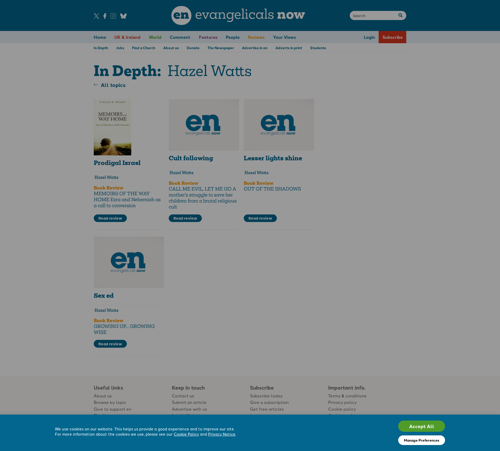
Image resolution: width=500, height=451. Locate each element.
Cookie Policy (186, 434)
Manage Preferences (421, 440)
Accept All (421, 426)
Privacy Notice (221, 434)
